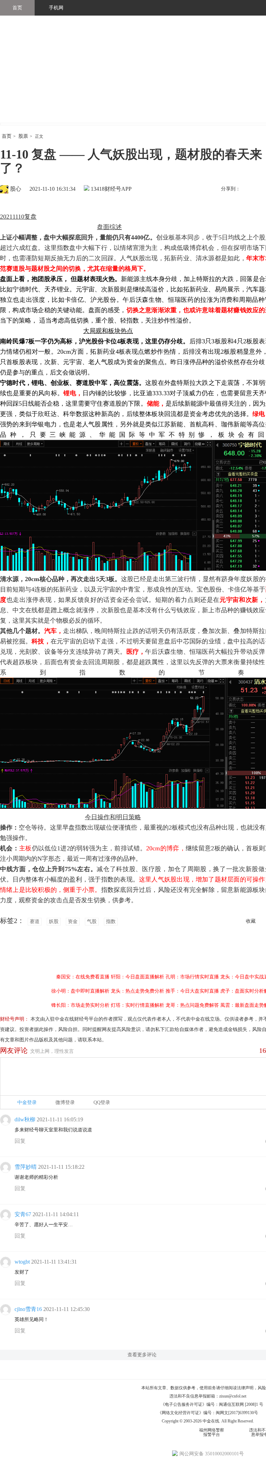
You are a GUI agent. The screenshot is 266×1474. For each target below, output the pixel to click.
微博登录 (65, 1102)
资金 (73, 921)
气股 (92, 921)
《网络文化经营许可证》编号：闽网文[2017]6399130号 (208, 1412)
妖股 (54, 921)
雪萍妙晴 (26, 1167)
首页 (17, 7)
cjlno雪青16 (28, 1309)
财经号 (19, 76)
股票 (23, 136)
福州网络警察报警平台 (211, 1432)
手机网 (56, 7)
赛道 (34, 921)
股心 (15, 189)
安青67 (23, 1214)
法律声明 (245, 1387)
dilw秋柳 (25, 1119)
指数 (111, 921)
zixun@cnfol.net (232, 1396)
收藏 (251, 921)
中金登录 (27, 1102)
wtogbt (22, 1262)
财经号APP (118, 189)
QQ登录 (102, 1102)
